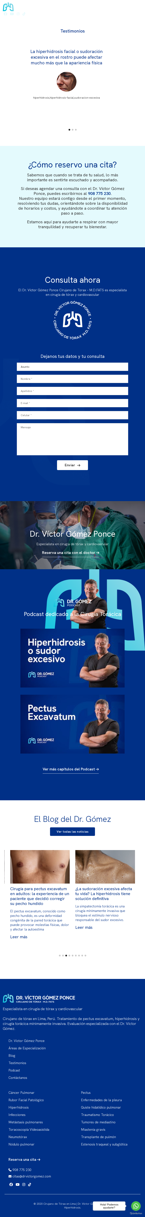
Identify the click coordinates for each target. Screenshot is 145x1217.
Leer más (18, 927)
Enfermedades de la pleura (101, 1100)
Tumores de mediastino (98, 1122)
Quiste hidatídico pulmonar (101, 1107)
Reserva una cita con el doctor (69, 552)
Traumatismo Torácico (97, 1115)
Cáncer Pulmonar (21, 1092)
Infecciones (16, 1115)
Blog (11, 1055)
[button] (69, 130)
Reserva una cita (22, 1159)
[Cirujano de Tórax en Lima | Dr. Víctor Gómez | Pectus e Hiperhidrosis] (39, 6)
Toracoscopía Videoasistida (28, 1129)
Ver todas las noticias (72, 832)
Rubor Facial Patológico (26, 1100)
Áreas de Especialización (27, 1048)
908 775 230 (99, 193)
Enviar (70, 465)
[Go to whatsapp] (136, 1206)
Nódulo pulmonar (21, 1144)
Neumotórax (17, 1137)
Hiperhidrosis (18, 1107)
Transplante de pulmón (98, 1137)
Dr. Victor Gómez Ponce (26, 1041)
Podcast (14, 1070)
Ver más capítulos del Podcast (69, 769)
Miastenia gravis (93, 1129)
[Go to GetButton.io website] (136, 1213)
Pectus (86, 1092)
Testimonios (17, 1063)
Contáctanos (17, 1077)
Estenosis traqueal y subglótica (104, 1144)
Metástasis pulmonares (25, 1122)
